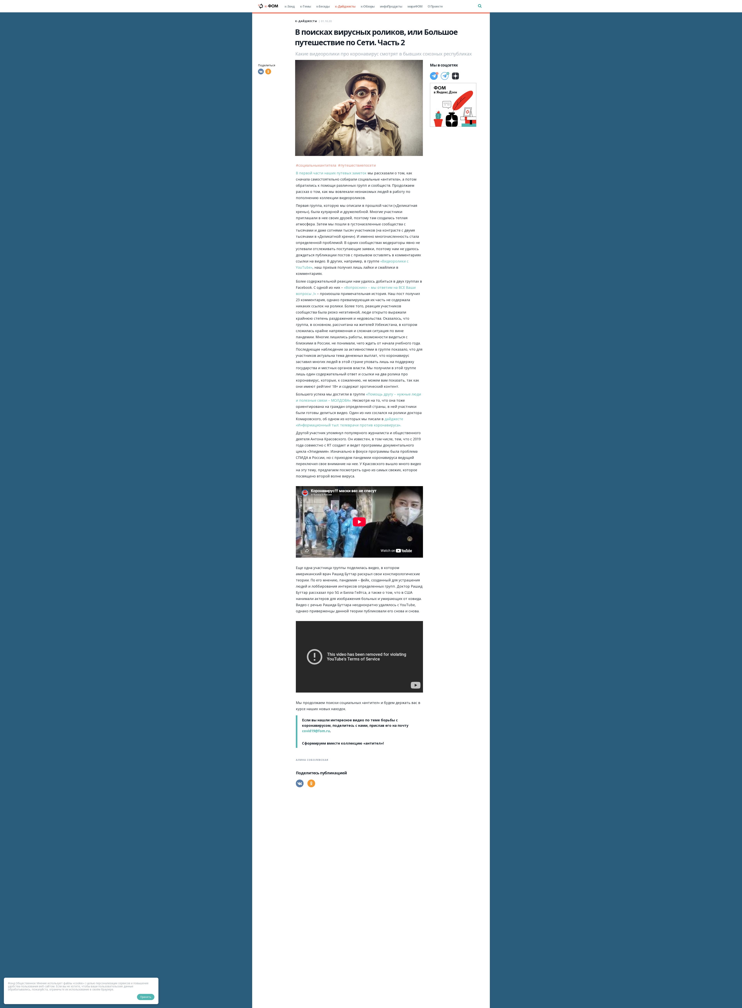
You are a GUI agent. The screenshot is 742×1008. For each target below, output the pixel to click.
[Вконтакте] (261, 71)
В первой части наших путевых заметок (331, 173)
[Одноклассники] (268, 71)
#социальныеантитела (316, 165)
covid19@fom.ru (316, 731)
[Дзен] (455, 76)
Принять (145, 997)
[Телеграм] (434, 76)
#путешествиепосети (357, 165)
